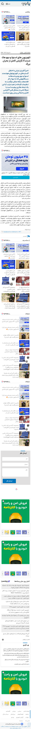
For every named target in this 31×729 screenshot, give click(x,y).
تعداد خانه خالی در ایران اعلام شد (21, 664)
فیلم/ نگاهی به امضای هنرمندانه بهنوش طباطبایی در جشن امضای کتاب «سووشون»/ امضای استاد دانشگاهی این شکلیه (16, 649)
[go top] (29, 724)
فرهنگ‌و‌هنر (20, 714)
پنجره (17, 726)
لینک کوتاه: (27, 229)
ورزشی (14, 711)
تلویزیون (25, 236)
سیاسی (20, 711)
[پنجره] (23, 4)
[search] (2, 4)
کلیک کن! (15, 177)
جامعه (27, 714)
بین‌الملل (13, 714)
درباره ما (21, 721)
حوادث (21, 52)
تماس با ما (27, 721)
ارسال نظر (9, 481)
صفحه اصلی (26, 711)
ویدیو (13, 717)
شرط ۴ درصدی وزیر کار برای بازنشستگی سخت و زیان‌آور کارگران (17, 660)
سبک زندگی (6, 714)
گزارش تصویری (20, 717)
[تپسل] (2, 151)
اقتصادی (8, 711)
